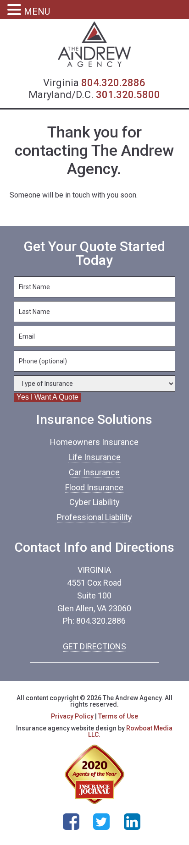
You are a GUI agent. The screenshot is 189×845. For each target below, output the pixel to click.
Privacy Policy (72, 716)
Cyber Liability (94, 502)
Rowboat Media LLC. (130, 731)
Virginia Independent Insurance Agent (94, 44)
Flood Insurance (94, 487)
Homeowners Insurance (94, 442)
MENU (37, 11)
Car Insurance (94, 472)
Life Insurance (94, 457)
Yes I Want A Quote (47, 397)
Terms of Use (118, 716)
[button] (15, 10)
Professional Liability (94, 517)
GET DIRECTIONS (94, 646)
